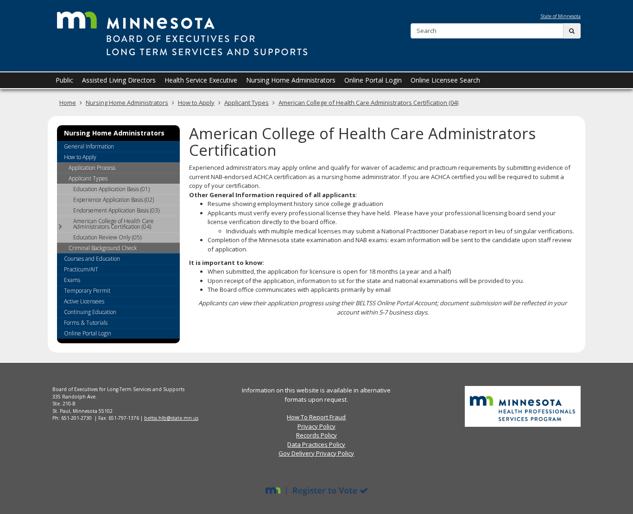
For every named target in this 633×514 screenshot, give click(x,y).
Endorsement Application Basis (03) (116, 210)
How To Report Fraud (316, 417)
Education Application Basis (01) (111, 189)
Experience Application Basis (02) (113, 200)
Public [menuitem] (64, 80)
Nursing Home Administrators (127, 102)
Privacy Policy (316, 426)
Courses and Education (92, 259)
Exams (72, 280)
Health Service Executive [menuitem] (201, 80)
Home (67, 102)
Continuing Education (90, 312)
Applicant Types (246, 102)
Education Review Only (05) (107, 237)
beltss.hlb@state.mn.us (171, 418)
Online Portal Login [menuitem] (373, 80)
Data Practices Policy (316, 444)
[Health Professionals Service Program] (523, 406)
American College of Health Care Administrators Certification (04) (368, 102)
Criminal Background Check (103, 248)
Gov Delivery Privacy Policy (316, 453)
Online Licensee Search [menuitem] (445, 80)
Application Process (92, 168)
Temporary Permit (87, 291)
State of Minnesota (560, 16)
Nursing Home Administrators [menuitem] (290, 80)
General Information (89, 146)
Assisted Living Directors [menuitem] (119, 80)
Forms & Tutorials (86, 323)
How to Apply (196, 102)
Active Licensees (84, 301)
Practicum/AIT (81, 269)
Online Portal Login (87, 333)
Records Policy (316, 435)
